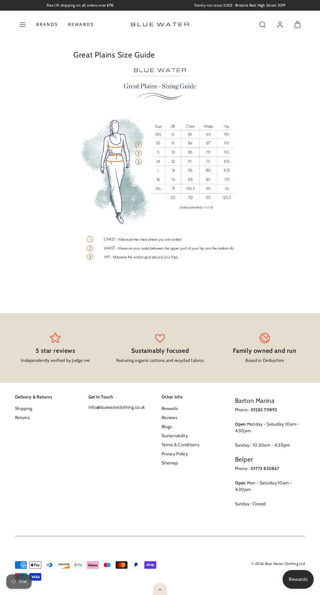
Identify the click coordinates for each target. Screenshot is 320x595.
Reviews (169, 417)
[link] (280, 24)
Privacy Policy (175, 454)
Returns (22, 417)
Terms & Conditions (180, 445)
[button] (22, 24)
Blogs (167, 426)
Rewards (81, 24)
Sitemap (170, 463)
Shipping (23, 408)
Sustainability (175, 435)
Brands (47, 24)
